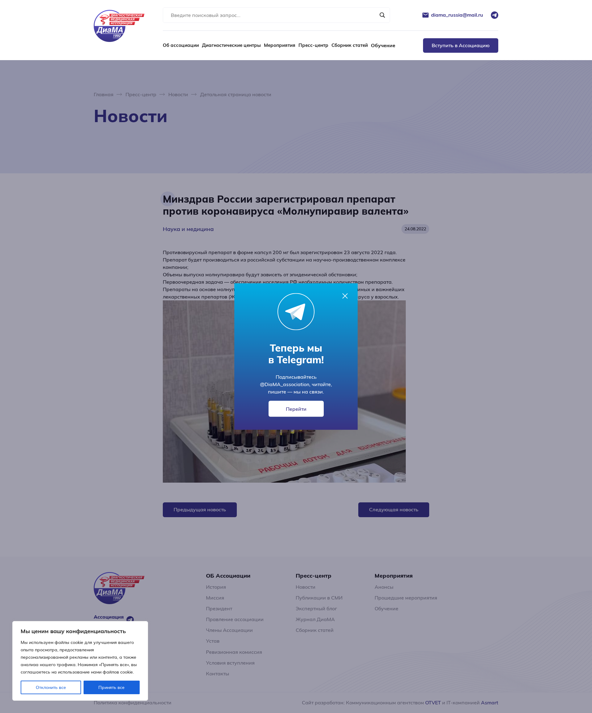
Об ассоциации (181, 45)
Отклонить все (51, 687)
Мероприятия (279, 45)
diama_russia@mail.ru (457, 15)
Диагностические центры (231, 45)
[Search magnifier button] (382, 15)
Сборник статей (349, 45)
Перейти (296, 409)
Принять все (111, 687)
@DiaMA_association (284, 384)
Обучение (383, 45)
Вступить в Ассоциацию (461, 45)
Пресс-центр (313, 45)
